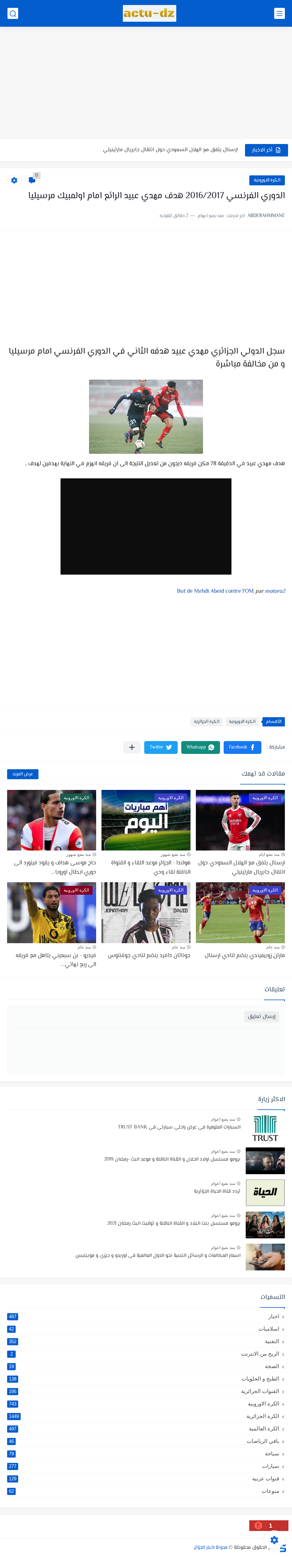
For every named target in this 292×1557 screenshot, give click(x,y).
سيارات (144, 1466)
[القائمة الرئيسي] (279, 13)
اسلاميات (144, 1329)
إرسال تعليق (262, 1017)
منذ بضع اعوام (223, 1119)
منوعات (144, 1491)
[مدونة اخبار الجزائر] (149, 13)
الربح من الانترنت (145, 1354)
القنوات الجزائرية (144, 1391)
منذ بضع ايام (269, 854)
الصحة (144, 1366)
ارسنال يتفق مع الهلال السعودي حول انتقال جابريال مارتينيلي (241, 868)
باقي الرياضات (144, 1441)
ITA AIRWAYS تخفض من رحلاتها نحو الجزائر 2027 (185, 150)
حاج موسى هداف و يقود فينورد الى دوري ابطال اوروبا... (55, 868)
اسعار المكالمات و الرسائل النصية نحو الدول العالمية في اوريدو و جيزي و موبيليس (157, 1256)
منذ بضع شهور (173, 854)
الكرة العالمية (144, 1428)
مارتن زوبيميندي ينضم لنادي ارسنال (245, 955)
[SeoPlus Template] (282, 1547)
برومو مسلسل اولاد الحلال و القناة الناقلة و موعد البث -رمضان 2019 (172, 1159)
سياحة (144, 1453)
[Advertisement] (146, 84)
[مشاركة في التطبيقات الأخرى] (132, 747)
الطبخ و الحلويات (144, 1379)
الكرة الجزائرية (206, 721)
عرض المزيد (22, 774)
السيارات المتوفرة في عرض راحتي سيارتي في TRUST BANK (179, 1127)
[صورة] (265, 1128)
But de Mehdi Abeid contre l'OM (215, 591)
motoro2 (275, 591)
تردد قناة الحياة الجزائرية (217, 1192)
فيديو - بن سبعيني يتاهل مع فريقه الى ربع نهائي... (56, 960)
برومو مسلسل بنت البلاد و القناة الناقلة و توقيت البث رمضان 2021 (173, 1224)
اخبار (144, 1316)
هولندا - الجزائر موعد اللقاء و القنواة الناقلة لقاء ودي (151, 868)
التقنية (144, 1341)
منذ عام (273, 947)
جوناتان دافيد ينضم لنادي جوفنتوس (149, 955)
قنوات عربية (144, 1478)
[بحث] (12, 13)
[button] (242, 747)
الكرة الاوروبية (267, 180)
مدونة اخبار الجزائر (211, 1548)
